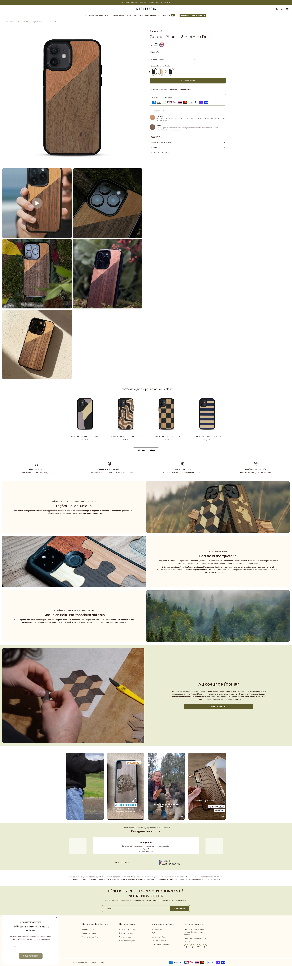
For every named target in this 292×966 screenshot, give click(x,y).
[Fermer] (56, 917)
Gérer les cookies (98, 962)
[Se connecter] (282, 9)
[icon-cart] (287, 9)
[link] (31, 956)
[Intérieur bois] (162, 71)
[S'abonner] (50, 947)
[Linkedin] (204, 946)
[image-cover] (37, 203)
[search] (277, 9)
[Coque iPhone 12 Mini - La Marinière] (207, 414)
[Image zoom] (72, 97)
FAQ (153, 933)
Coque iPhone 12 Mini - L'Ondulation (125, 436)
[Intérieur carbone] (170, 71)
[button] (188, 80)
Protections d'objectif (127, 940)
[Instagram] (192, 946)
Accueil (5, 22)
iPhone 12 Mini (24, 22)
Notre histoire (157, 929)
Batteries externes (126, 933)
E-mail (109, 908)
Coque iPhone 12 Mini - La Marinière (207, 436)
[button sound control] (141, 740)
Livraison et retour (158, 937)
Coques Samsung (89, 933)
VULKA (196, 929)
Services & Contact (159, 940)
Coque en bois (84, 962)
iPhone (13, 22)
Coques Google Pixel (90, 937)
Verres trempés (125, 937)
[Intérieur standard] (153, 71)
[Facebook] (186, 946)
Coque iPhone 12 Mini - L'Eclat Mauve (85, 436)
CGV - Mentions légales (161, 944)
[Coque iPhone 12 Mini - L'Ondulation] (125, 414)
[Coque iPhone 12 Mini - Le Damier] (166, 414)
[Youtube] (198, 946)
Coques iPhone (88, 929)
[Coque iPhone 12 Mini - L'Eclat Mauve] (85, 414)
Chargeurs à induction (127, 929)
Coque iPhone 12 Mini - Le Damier (166, 436)
